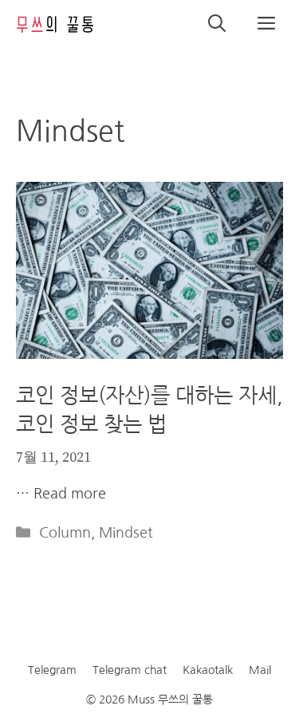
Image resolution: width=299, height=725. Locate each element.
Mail (260, 670)
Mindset (126, 533)
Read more (69, 494)
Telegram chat (129, 670)
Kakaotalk (208, 670)
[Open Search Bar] (217, 24)
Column (65, 533)
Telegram (52, 670)
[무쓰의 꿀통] (56, 24)
